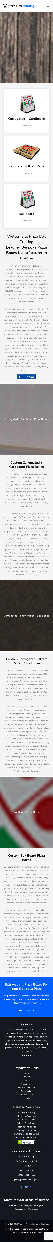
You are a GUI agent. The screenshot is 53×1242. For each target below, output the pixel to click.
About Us (27, 1076)
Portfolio (26, 1098)
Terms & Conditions (26, 1087)
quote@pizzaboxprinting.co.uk (26, 1179)
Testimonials (26, 1091)
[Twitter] (26, 1187)
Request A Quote (26, 376)
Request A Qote (26, 1094)
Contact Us (26, 1080)
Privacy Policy (26, 1084)
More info (38, 1232)
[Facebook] (22, 1187)
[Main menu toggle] (47, 6)
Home (26, 1073)
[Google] (30, 1187)
